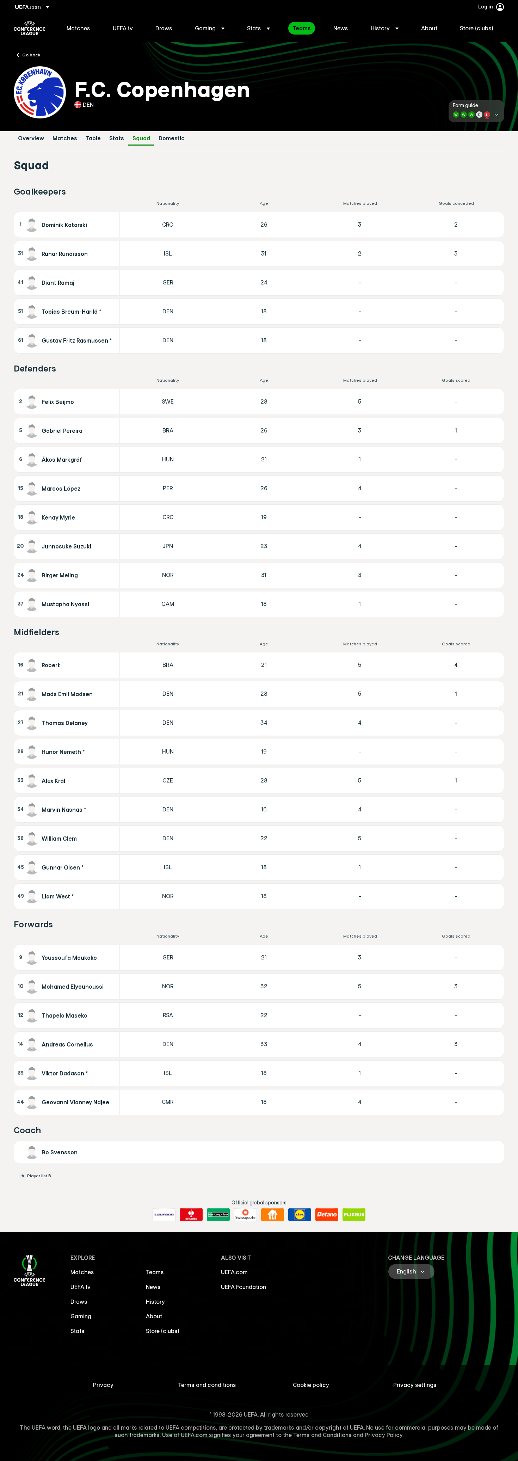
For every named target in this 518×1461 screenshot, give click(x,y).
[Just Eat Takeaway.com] (272, 1214)
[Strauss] (191, 1214)
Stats (116, 138)
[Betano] (326, 1214)
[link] (78, 28)
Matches (65, 138)
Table (93, 138)
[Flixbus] (354, 1214)
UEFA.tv (80, 1287)
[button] (209, 28)
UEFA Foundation (243, 1287)
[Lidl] (299, 1214)
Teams (155, 1272)
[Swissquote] (245, 1214)
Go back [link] (31, 54)
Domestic (172, 138)
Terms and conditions (207, 1385)
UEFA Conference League (29, 28)
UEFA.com (234, 1272)
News (153, 1287)
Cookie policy (311, 1385)
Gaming (80, 1316)
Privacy (103, 1385)
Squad (141, 138)
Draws (78, 1302)
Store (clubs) (162, 1331)
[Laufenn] (164, 1214)
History (155, 1302)
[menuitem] (81, 28)
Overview (31, 138)
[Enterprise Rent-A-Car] (218, 1214)
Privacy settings (415, 1385)
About (154, 1316)
